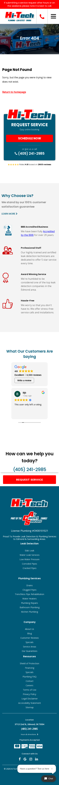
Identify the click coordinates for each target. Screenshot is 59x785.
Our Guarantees (29, 651)
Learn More (9, 213)
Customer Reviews (29, 637)
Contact (29, 681)
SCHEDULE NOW (29, 138)
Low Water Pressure (29, 559)
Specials (29, 642)
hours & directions (28, 734)
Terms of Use (29, 689)
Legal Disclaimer (29, 698)
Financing (29, 667)
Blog (29, 633)
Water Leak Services (29, 554)
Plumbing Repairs (29, 603)
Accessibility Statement (29, 703)
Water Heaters (29, 598)
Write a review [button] (24, 380)
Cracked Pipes (29, 568)
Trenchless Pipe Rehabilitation (29, 594)
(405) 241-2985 (30, 153)
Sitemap (30, 707)
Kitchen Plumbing (29, 611)
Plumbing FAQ (29, 676)
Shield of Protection (29, 663)
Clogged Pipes (29, 589)
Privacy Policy (29, 694)
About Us (29, 629)
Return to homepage (14, 92)
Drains (29, 585)
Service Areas (29, 646)
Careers (29, 685)
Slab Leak (29, 550)
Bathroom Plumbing (29, 607)
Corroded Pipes (29, 563)
